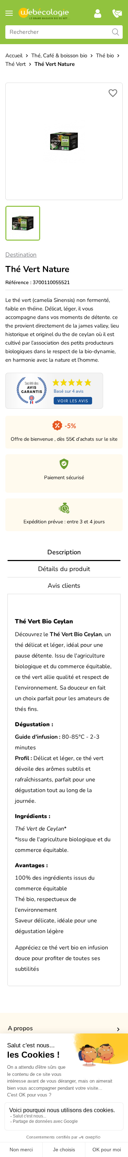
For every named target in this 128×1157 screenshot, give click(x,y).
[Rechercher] (115, 32)
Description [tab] (64, 552)
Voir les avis (73, 400)
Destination (21, 255)
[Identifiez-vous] (98, 13)
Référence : (18, 282)
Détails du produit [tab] (64, 569)
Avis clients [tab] (64, 585)
